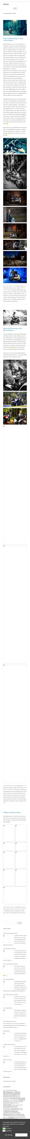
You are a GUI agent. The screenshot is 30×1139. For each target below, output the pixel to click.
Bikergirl (14, 289)
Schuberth (19, 299)
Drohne (22, 1099)
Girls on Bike (13, 291)
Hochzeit (7, 1104)
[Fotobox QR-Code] (8, 1065)
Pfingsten (14, 912)
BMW (18, 289)
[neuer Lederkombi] (8, 1014)
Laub (19, 795)
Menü (15, 8)
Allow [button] (21, 1135)
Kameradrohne (8, 1106)
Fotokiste (12, 1101)
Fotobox (6, 1101)
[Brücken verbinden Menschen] (8, 939)
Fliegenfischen (6, 1031)
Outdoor (10, 288)
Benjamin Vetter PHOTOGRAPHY (13, 910)
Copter (5, 1100)
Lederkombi (14, 1109)
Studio (11, 909)
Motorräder (22, 797)
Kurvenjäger (10, 293)
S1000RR (14, 299)
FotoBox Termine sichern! (9, 1044)
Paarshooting (20, 1117)
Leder (23, 293)
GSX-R (15, 793)
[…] (13, 945)
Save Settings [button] (8, 1135)
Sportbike (23, 799)
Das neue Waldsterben (8, 979)
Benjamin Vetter (12, 1090)
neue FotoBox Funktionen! (9, 948)
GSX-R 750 (20, 793)
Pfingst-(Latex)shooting (11, 812)
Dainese (22, 289)
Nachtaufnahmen (21, 297)
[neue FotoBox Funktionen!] (8, 954)
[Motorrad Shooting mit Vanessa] (8, 1000)
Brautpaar (6, 1098)
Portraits (19, 912)
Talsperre (21, 800)
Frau (9, 291)
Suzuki (17, 800)
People (14, 787)
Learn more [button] (6, 1126)
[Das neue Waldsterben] (8, 985)
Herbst (4, 293)
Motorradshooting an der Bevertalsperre (12, 329)
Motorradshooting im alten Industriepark (13, 39)
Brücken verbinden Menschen (10, 933)
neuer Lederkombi (7, 1008)
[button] (4, 1128)
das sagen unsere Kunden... (9, 1081)
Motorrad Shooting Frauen (10, 1115)
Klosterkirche (19, 1108)
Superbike (8, 301)
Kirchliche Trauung (10, 1108)
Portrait (10, 299)
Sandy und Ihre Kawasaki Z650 (10, 963)
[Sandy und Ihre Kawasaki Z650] (8, 970)
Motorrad (5, 288)
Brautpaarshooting (17, 1098)
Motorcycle (16, 295)
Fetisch (22, 910)
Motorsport (5, 1117)
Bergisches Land (18, 789)
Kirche (15, 1106)
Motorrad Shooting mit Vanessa (10, 994)
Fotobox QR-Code (7, 1059)
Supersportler (14, 301)
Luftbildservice (7, 1112)
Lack (4, 912)
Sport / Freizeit (16, 288)
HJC (11, 795)
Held (24, 793)
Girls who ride (20, 291)
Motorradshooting (12, 297)
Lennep (21, 1109)
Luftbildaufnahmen (10, 1111)
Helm (25, 291)
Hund (13, 1105)
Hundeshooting (18, 1105)
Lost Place (10, 295)
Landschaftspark (17, 293)
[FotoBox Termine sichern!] (8, 1050)
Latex (7, 912)
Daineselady (18, 791)
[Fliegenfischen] (8, 1037)
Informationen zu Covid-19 (9, 1021)
